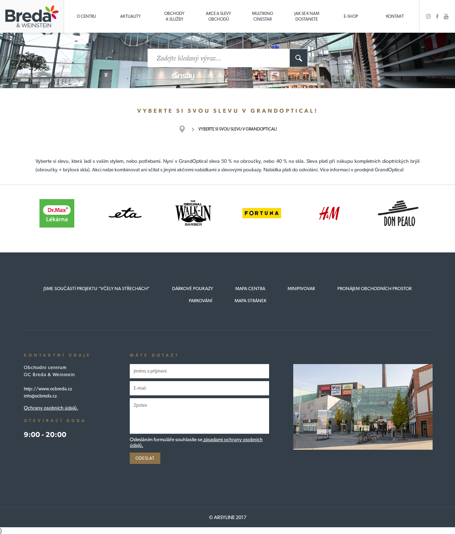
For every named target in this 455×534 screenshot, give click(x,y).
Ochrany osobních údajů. (51, 408)
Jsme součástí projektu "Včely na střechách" (96, 288)
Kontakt (395, 16)
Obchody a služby (174, 16)
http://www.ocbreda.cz (48, 388)
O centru (86, 16)
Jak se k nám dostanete (306, 16)
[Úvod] (186, 129)
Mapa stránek (251, 300)
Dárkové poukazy (192, 288)
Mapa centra (250, 288)
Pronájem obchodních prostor (374, 288)
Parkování (200, 300)
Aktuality (130, 16)
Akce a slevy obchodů (218, 16)
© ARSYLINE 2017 (227, 517)
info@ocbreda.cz (40, 396)
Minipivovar (301, 288)
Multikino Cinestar (262, 16)
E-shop (351, 16)
